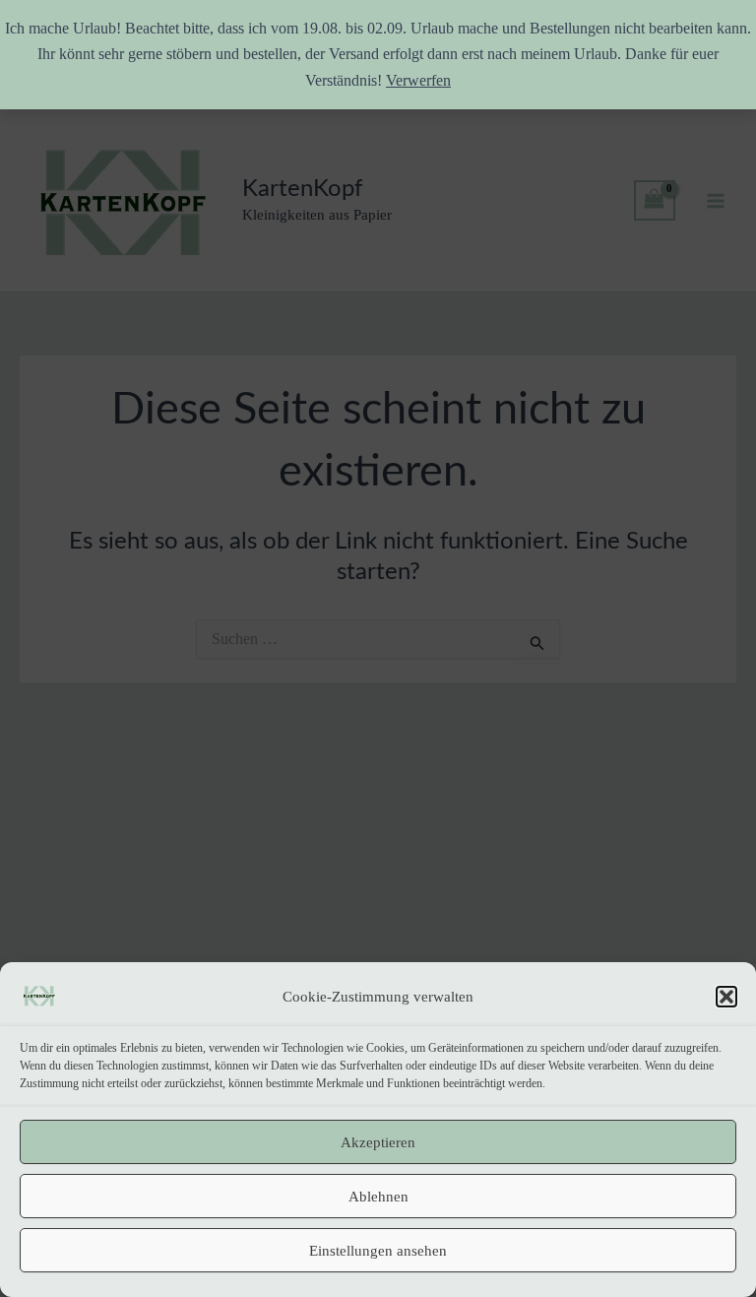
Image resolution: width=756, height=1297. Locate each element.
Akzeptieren (378, 1142)
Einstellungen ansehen (378, 1251)
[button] (726, 996)
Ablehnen (378, 1196)
